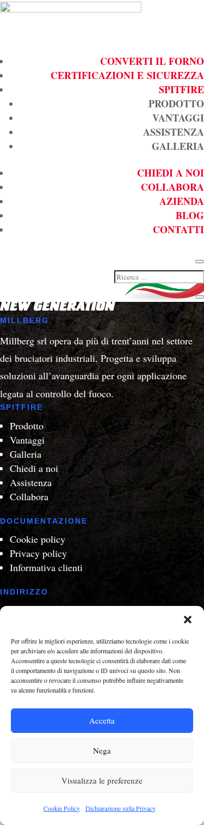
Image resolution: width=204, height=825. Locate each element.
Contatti (178, 229)
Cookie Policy (62, 808)
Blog (190, 215)
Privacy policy (38, 553)
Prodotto (176, 103)
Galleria (178, 146)
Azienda (181, 201)
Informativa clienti (46, 567)
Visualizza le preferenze (102, 780)
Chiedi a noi (170, 173)
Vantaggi (178, 118)
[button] (187, 619)
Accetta (102, 720)
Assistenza (173, 132)
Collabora (172, 187)
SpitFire (181, 89)
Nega (102, 750)
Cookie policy (37, 538)
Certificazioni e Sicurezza (127, 75)
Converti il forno (152, 61)
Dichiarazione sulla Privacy (120, 808)
